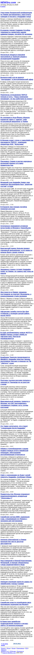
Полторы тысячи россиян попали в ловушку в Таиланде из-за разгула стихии (15, 382)
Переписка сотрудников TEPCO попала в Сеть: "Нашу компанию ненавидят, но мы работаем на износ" (16, 97)
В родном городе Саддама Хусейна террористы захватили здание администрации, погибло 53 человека (16, 32)
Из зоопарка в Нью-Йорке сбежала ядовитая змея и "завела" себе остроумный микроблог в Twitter (15, 119)
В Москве (13, 651)
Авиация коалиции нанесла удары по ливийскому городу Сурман (16, 583)
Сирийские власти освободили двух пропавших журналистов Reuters (15, 603)
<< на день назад (4, 644)
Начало (3, 648)
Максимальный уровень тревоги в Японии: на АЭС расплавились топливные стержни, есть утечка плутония (15, 404)
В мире (2, 6)
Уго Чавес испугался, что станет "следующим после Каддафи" (14, 427)
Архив (13, 648)
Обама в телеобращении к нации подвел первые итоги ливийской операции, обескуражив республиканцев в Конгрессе (14, 452)
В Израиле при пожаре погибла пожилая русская (13, 208)
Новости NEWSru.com (9, 653)
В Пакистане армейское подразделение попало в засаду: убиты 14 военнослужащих (14, 623)
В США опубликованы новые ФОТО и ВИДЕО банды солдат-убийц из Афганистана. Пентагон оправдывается (16, 335)
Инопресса (20, 651)
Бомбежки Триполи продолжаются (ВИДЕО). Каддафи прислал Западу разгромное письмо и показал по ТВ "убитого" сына (15, 360)
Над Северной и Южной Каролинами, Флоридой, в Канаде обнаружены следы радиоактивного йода (16, 563)
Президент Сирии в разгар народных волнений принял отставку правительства (16, 163)
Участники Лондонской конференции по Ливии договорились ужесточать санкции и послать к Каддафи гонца (16, 15)
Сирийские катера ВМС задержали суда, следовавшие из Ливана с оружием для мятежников (15, 519)
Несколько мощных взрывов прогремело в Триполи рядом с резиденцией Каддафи (13, 57)
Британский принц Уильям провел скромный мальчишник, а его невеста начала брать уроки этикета (16, 250)
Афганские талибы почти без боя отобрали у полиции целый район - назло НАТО (15, 313)
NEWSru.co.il (5, 651)
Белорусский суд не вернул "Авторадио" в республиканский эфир (16, 78)
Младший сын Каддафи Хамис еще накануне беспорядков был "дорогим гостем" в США (16, 184)
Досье (8, 648)
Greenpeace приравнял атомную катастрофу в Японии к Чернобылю (15, 227)
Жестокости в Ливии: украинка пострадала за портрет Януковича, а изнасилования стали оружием (15, 294)
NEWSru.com (8, 2)
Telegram (4, 650)
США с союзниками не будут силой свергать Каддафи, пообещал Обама (15, 476)
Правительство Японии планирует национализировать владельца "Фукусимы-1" (15, 496)
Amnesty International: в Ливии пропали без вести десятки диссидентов (13, 542)
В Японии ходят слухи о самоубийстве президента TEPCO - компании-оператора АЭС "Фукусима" (16, 142)
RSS (26, 648)
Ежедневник (20, 648)
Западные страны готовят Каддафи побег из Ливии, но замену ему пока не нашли (16, 271)
